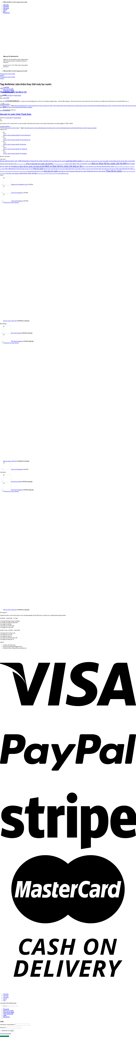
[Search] (7, 86)
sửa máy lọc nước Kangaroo (66, 171)
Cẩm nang (6, 8)
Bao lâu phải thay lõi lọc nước (9, 161)
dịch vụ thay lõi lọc (70, 164)
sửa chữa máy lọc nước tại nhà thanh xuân (58, 128)
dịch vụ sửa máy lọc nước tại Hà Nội (39, 164)
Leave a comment (27, 107)
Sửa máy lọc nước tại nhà (5, 110)
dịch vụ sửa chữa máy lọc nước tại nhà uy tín (27, 105)
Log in (12, 1030)
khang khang (17, 95)
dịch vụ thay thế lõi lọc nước (89, 166)
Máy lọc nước (38, 169)
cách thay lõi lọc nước (74, 161)
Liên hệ (5, 9)
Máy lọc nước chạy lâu (49, 168)
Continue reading (5, 104)
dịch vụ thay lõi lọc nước (84, 164)
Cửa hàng (6, 6)
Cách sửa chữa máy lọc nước (56, 161)
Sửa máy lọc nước (8, 89)
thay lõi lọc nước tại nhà (28, 173)
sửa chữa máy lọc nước (126, 169)
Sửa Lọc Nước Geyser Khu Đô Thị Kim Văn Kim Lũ (16, 140)
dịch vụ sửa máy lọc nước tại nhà (59, 163)
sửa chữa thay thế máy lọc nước (103, 105)
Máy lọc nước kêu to (76, 168)
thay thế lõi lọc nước (63, 173)
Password (3, 1027)
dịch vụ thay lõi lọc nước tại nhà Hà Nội (29, 166)
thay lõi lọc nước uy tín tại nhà (42, 173)
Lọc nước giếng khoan (9, 169)
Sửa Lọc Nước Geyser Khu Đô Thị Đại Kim (14, 144)
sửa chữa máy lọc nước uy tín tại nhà (84, 105)
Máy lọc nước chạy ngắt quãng (63, 168)
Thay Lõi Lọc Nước (8, 90)
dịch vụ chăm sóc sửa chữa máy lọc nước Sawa (93, 161)
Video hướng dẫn (8, 1014)
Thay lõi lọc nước (116, 105)
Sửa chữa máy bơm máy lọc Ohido (110, 168)
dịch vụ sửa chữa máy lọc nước (115, 161)
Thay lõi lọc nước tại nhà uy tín (13, 92)
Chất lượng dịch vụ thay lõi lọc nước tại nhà (33, 161)
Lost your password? (5, 1033)
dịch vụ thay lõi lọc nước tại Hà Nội (109, 163)
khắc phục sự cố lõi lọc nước (120, 166)
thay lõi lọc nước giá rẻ (126, 171)
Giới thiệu (6, 5)
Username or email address (7, 1024)
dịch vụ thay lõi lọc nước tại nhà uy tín (63, 105)
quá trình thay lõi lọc (96, 168)
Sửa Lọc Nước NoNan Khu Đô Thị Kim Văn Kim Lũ (17, 135)
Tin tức (1, 88)
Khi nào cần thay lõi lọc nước (105, 166)
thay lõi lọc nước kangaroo (13, 173)
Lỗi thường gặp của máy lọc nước (24, 168)
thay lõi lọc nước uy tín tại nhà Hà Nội (12, 107)
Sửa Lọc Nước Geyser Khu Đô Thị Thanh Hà (15, 149)
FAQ (4, 11)
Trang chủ (6, 87)
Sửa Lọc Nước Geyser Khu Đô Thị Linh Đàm (15, 153)
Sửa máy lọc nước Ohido (83, 171)
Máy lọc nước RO (86, 168)
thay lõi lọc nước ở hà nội (53, 173)
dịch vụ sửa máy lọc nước (46, 105)
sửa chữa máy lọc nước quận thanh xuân (35, 128)
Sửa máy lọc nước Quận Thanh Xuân (15, 114)
